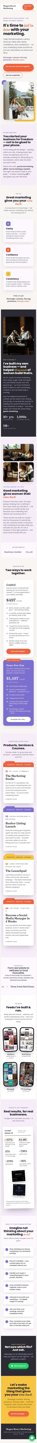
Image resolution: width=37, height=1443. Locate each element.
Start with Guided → (18, 651)
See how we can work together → (18, 67)
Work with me (27, 7)
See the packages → (18, 1414)
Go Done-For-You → (18, 719)
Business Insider (13, 552)
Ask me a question (13, 75)
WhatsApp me (20, 1366)
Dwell (29, 551)
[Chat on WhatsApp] (32, 1438)
